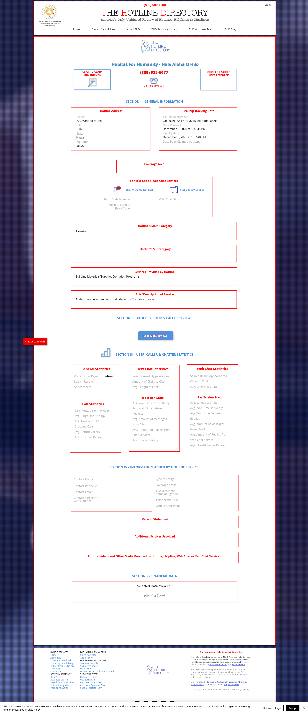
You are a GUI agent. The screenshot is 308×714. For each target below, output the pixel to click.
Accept (292, 708)
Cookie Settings (272, 708)
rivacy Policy (239, 664)
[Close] (304, 708)
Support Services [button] (231, 684)
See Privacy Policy (30, 709)
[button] (56, 671)
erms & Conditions (218, 664)
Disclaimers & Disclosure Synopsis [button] (219, 681)
